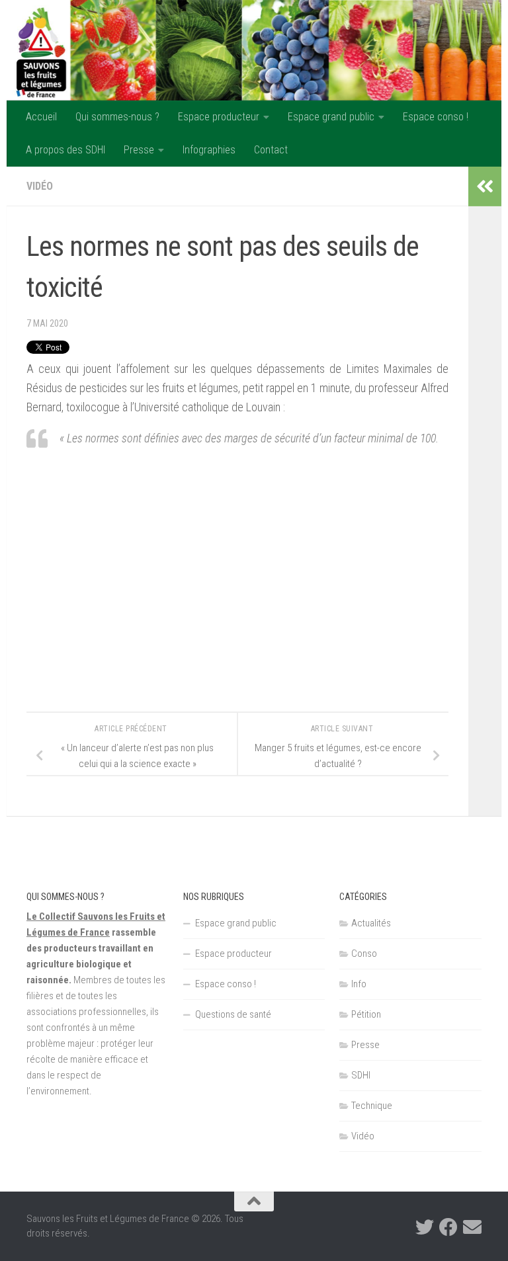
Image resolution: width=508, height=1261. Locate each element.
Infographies (209, 149)
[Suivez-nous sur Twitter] (424, 1227)
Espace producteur (218, 116)
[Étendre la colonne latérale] (484, 186)
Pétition (366, 1014)
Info (358, 984)
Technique (371, 1106)
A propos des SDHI (65, 149)
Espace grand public (331, 116)
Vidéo (39, 186)
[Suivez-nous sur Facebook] (448, 1227)
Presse (139, 149)
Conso (364, 953)
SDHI (360, 1075)
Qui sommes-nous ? (117, 116)
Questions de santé (233, 1014)
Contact (271, 149)
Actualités (371, 923)
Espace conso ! (435, 116)
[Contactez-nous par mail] (472, 1227)
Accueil (41, 116)
